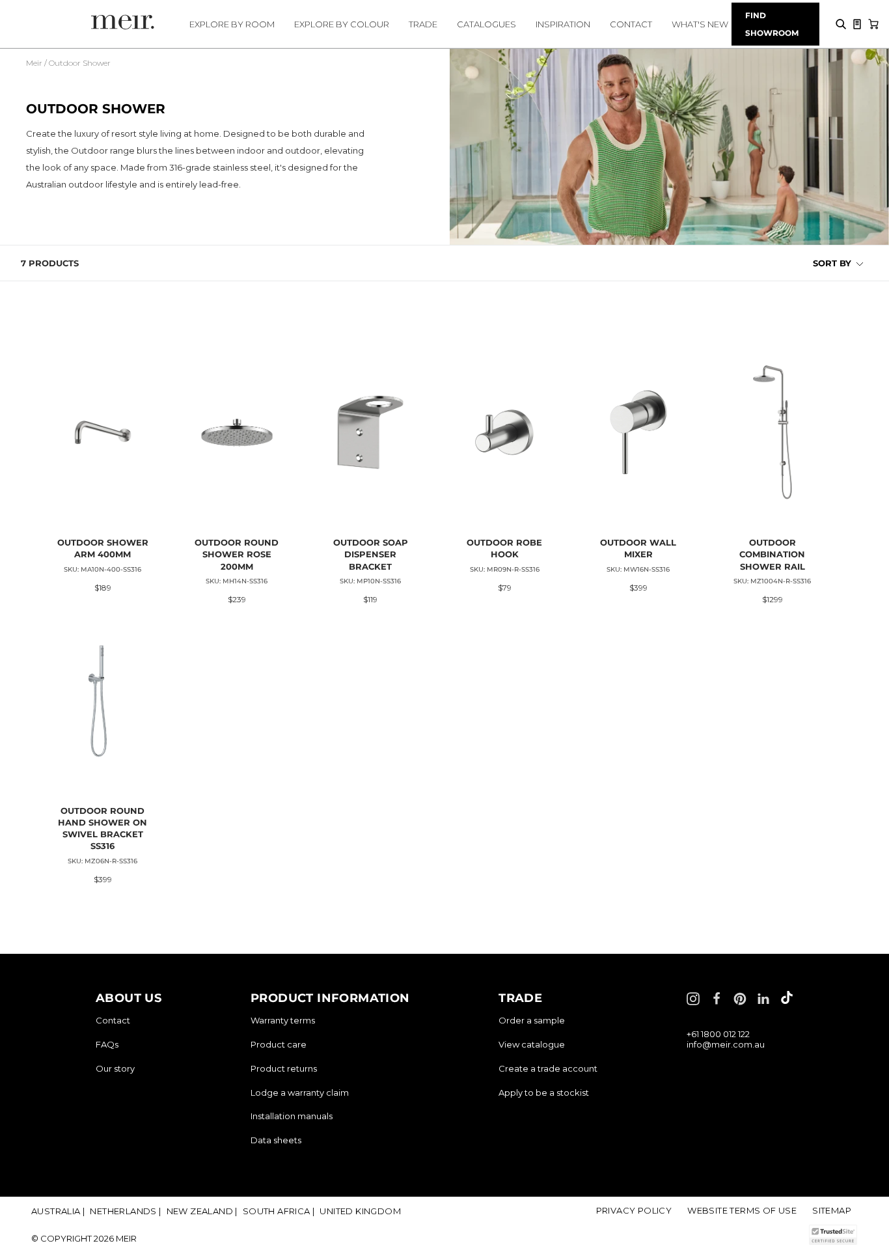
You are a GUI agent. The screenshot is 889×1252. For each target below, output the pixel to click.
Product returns (284, 1068)
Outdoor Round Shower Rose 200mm (237, 554)
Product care (279, 1044)
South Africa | (279, 1211)
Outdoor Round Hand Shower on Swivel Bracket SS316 (102, 828)
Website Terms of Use (742, 1210)
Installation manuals (292, 1116)
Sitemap (831, 1210)
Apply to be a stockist (544, 1092)
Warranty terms (283, 1020)
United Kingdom (360, 1211)
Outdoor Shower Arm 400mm (102, 548)
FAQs (107, 1044)
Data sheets (276, 1140)
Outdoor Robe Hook (504, 548)
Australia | (58, 1211)
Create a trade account (548, 1068)
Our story (115, 1068)
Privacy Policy (634, 1210)
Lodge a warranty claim (300, 1092)
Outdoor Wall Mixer (638, 548)
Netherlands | (125, 1211)
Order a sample (532, 1020)
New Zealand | (202, 1211)
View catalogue (532, 1044)
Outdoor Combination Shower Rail (772, 554)
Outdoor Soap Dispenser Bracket (370, 554)
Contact (113, 1020)
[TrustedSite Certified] (833, 1235)
